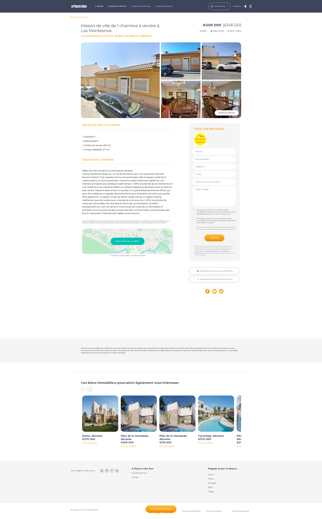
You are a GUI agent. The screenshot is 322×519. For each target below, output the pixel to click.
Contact (135, 477)
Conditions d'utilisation (211, 251)
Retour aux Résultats (79, 17)
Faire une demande (161, 509)
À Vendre (99, 6)
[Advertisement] (214, 317)
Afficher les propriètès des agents (216, 279)
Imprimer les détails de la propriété (216, 271)
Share (204, 31)
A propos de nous (139, 473)
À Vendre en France (164, 6)
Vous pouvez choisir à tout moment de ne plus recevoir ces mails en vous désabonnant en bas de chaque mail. (216, 228)
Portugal (212, 483)
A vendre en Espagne (117, 6)
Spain (210, 487)
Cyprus (211, 474)
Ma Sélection (234, 31)
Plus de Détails (89, 443)
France (211, 479)
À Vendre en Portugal (141, 6)
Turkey (211, 491)
